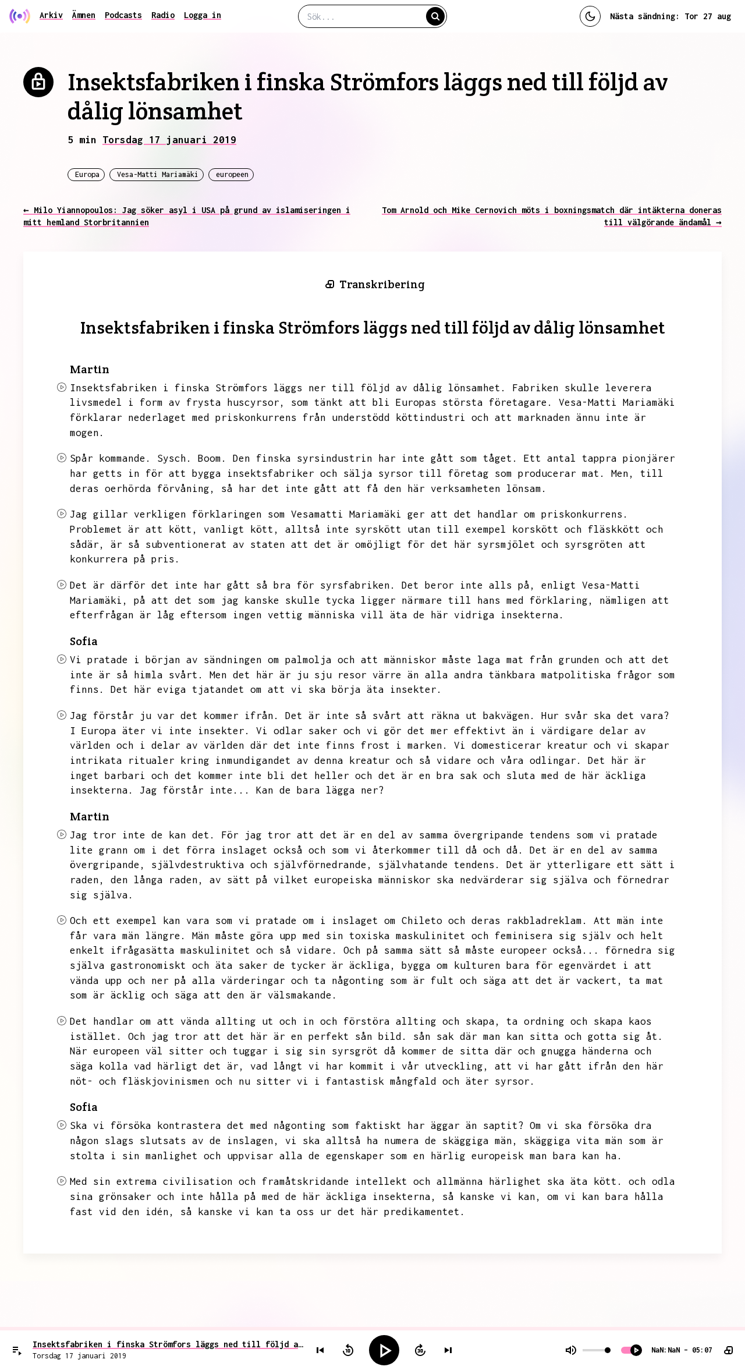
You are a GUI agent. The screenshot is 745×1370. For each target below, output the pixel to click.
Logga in (202, 15)
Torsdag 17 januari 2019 (169, 140)
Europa (87, 174)
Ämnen (83, 15)
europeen (232, 174)
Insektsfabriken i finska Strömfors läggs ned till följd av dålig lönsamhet (168, 1344)
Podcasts (123, 15)
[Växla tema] (590, 16)
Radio (163, 15)
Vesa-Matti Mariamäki (157, 174)
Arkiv (51, 15)
